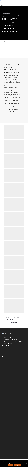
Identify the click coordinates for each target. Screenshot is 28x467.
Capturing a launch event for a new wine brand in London (13, 322)
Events (8, 13)
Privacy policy (18, 465)
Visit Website (14, 114)
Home (4, 13)
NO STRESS (10, 465)
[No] (26, 463)
